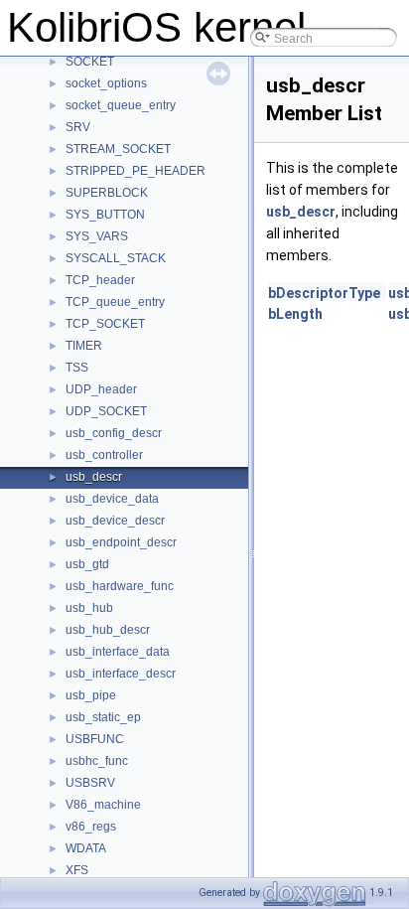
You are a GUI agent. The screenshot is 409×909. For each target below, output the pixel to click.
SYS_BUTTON (105, 215)
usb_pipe (91, 695)
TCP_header (100, 280)
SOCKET (90, 62)
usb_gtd (87, 564)
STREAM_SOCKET (118, 149)
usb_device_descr (115, 521)
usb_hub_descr (108, 630)
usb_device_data (112, 499)
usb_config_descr (114, 433)
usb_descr (94, 477)
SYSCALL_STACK (116, 258)
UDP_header (101, 389)
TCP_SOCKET (105, 324)
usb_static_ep (103, 717)
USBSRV (90, 783)
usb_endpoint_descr (121, 542)
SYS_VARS (97, 236)
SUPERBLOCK (107, 193)
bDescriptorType (324, 293)
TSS (77, 368)
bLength (295, 314)
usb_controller (104, 455)
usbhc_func (97, 761)
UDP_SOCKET (106, 411)
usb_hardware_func (120, 586)
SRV (78, 127)
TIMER (84, 346)
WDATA (86, 848)
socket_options (106, 83)
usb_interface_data (118, 652)
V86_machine (103, 805)
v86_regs (91, 826)
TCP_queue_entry (115, 302)
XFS (77, 870)
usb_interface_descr (121, 674)
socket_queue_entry (121, 105)
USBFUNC (95, 739)
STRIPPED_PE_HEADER (135, 171)
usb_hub (89, 608)
